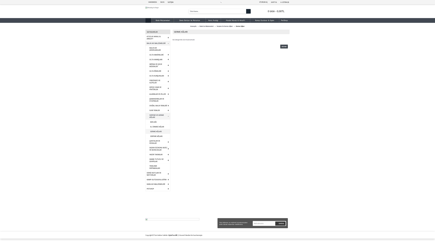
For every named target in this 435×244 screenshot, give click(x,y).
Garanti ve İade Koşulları (192, 214)
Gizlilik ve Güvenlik (190, 211)
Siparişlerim (223, 206)
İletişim (222, 203)
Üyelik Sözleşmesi (189, 206)
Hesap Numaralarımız (155, 211)
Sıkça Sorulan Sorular (155, 209)
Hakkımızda (151, 203)
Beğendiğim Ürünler (226, 209)
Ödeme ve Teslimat (190, 209)
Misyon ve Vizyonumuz (155, 206)
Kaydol (281, 223)
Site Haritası (151, 214)
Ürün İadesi (223, 214)
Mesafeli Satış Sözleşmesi (192, 203)
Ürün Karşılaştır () (226, 211)
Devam (284, 47)
